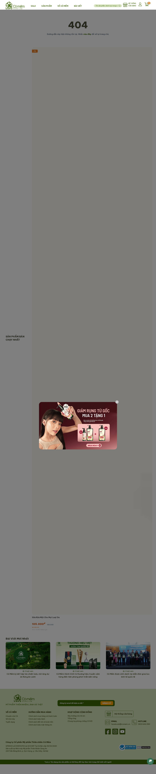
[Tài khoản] (140, 5)
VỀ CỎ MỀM (62, 6)
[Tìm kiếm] (119, 5)
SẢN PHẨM (46, 6)
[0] (147, 5)
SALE (33, 6)
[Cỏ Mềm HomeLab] (15, 4)
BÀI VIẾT (78, 6)
